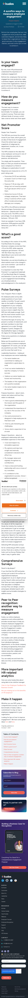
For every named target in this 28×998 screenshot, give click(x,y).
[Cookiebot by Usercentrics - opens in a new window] (19, 481)
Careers (3, 901)
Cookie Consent (4, 991)
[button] (24, 4)
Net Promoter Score (10, 744)
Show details (19, 500)
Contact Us (7, 946)
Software (3, 887)
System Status (4, 993)
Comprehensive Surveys (11, 752)
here (7, 722)
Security (3, 928)
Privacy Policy (4, 989)
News (2, 899)
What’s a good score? (10, 746)
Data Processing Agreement (20, 989)
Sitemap (16, 991)
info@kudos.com (8, 943)
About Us (3, 893)
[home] (8, 3)
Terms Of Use (17, 986)
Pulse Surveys (8, 749)
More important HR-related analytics (12, 760)
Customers (4, 890)
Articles (3, 908)
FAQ (2, 930)
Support (3, 925)
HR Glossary (4, 933)
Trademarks (3, 986)
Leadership (4, 896)
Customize (13, 510)
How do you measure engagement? (10, 740)
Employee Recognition (7, 922)
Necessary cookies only (14, 515)
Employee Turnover (6, 919)
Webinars (3, 916)
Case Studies (4, 914)
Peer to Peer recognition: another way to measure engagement (14, 755)
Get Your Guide (14, 867)
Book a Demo (9, 809)
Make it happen (8, 764)
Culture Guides (5, 911)
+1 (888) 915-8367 (8, 940)
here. (14, 722)
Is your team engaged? (11, 737)
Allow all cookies (14, 505)
